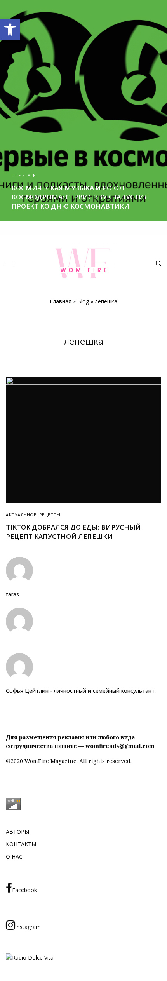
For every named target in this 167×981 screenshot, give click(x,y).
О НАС (14, 856)
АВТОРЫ (17, 831)
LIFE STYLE (24, 175)
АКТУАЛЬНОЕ (21, 515)
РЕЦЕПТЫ (50, 515)
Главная (60, 301)
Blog (83, 301)
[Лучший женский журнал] (83, 263)
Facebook (24, 890)
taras (12, 594)
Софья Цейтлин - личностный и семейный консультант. (81, 690)
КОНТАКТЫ (21, 844)
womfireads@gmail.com (120, 745)
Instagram (28, 926)
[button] (10, 29)
